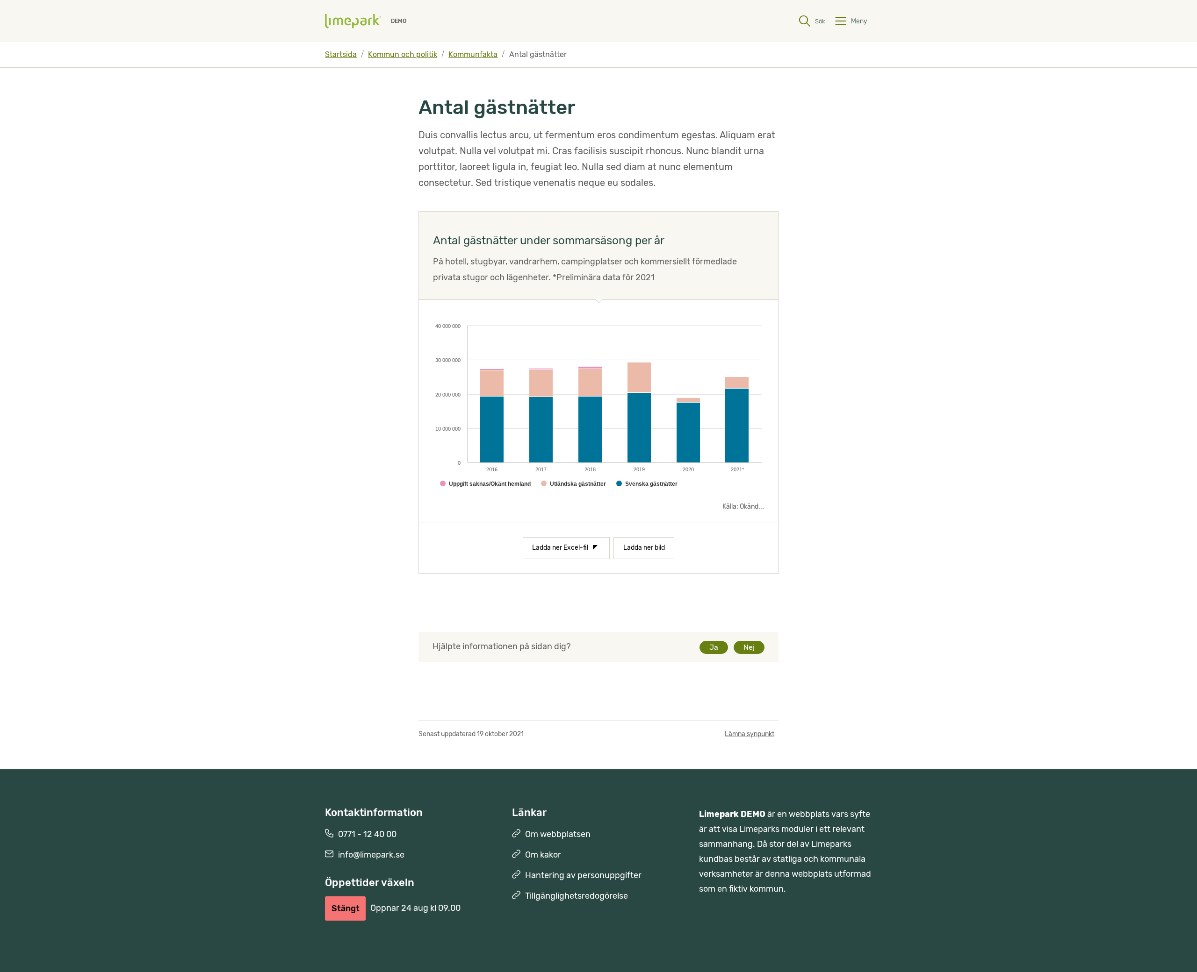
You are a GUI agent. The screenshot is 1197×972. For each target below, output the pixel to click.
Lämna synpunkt (749, 734)
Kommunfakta (473, 54)
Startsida (341, 54)
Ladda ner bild (644, 548)
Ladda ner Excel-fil (560, 548)
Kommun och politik (402, 54)
